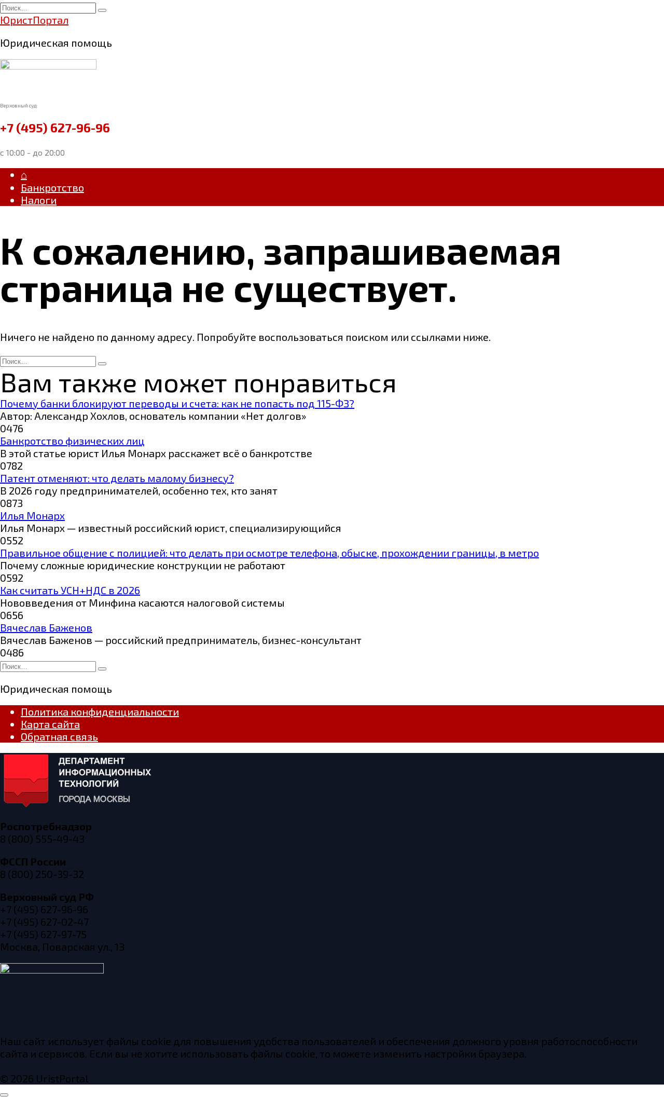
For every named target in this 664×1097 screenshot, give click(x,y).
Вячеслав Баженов (46, 627)
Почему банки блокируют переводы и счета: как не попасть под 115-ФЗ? (177, 403)
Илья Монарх (32, 515)
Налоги (39, 200)
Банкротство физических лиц (72, 440)
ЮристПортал (34, 19)
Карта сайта (50, 724)
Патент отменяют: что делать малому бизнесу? (117, 478)
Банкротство (52, 187)
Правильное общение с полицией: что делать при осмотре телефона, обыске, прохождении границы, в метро (269, 552)
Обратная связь (59, 736)
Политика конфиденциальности (100, 711)
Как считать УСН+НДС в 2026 (70, 590)
